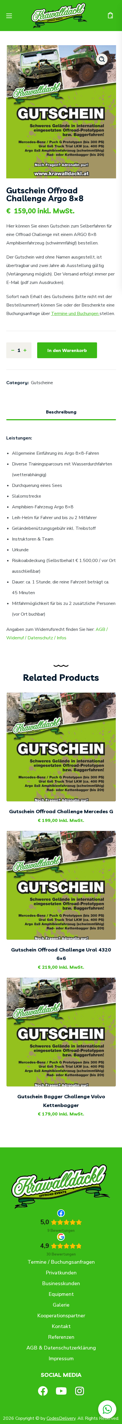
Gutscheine (42, 383)
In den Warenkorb (67, 350)
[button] (110, 15)
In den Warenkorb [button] (65, 787)
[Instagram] (80, 1391)
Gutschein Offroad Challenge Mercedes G (61, 811)
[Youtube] (61, 1391)
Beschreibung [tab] (61, 412)
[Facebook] (43, 1391)
